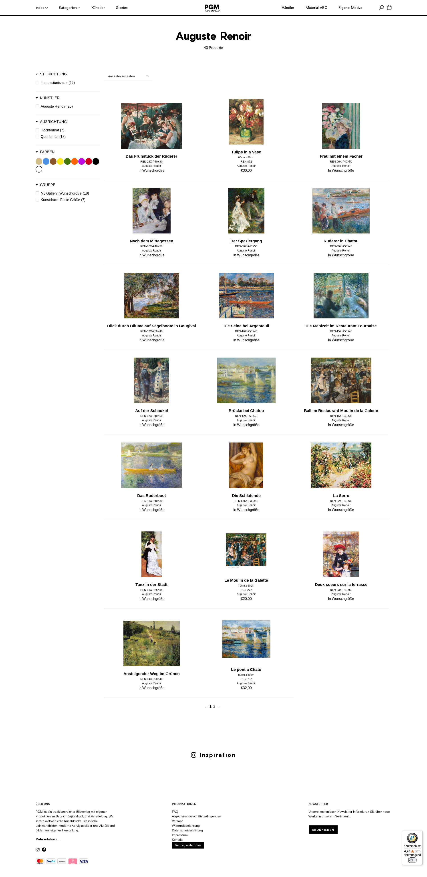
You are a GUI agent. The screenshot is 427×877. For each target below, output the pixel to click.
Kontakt (177, 839)
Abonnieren (323, 829)
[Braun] (53, 161)
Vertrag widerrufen (188, 845)
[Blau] (46, 161)
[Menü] (420, 833)
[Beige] (39, 161)
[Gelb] (60, 161)
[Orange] (74, 161)
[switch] (412, 860)
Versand (177, 821)
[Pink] (81, 161)
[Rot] (88, 161)
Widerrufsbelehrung (186, 825)
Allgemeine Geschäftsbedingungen (196, 816)
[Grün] (67, 161)
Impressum (180, 835)
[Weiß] (39, 169)
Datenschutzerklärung (187, 830)
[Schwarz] (96, 161)
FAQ (175, 811)
